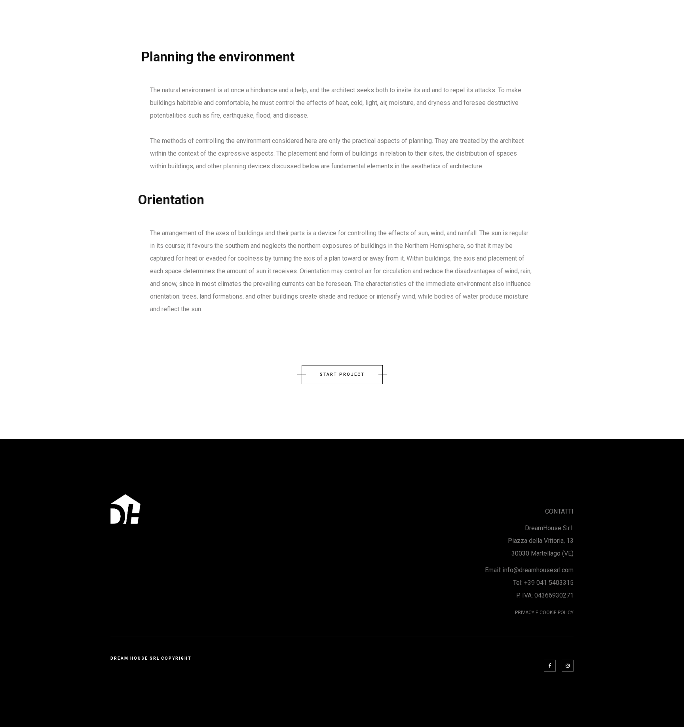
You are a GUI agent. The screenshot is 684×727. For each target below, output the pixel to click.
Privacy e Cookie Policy (544, 612)
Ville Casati (590, 16)
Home (500, 16)
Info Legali (644, 16)
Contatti (540, 16)
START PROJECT (342, 374)
